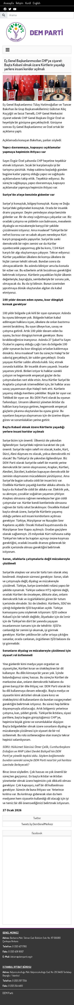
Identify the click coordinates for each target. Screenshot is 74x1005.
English (36, 3)
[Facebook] (5, 9)
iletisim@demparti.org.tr (21, 956)
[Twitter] (9, 9)
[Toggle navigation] (7, 50)
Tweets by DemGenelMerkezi (37, 824)
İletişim (19, 3)
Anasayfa (9, 3)
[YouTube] (14, 9)
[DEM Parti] (37, 31)
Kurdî (28, 3)
